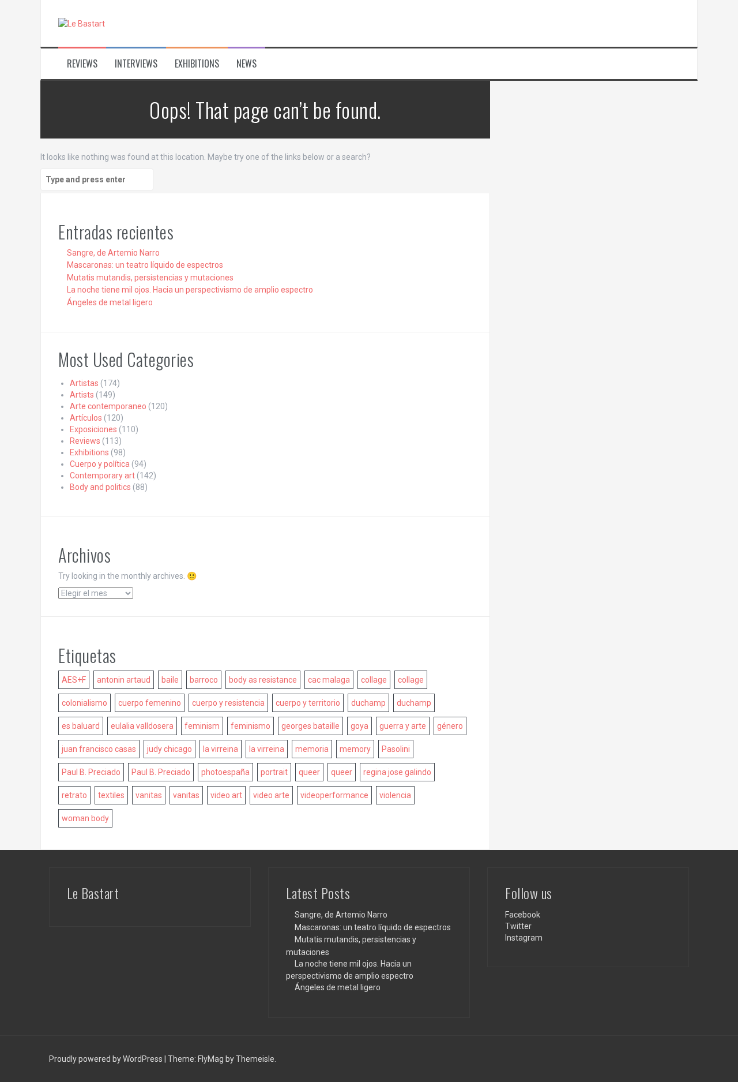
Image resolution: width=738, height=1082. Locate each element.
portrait (274, 772)
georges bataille (310, 726)
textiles (111, 795)
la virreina (220, 749)
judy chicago (169, 749)
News (246, 63)
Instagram (524, 937)
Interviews (136, 63)
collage (374, 679)
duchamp (368, 702)
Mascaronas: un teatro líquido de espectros (145, 264)
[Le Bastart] (81, 23)
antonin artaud (123, 679)
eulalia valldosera (142, 726)
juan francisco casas (99, 749)
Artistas (84, 383)
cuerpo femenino (149, 702)
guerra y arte (402, 726)
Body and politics (100, 487)
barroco (204, 679)
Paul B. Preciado (91, 772)
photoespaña (225, 772)
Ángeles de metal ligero (110, 302)
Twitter (518, 926)
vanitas (148, 795)
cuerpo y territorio (308, 702)
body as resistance (263, 679)
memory (355, 749)
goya (359, 726)
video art (226, 795)
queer (309, 772)
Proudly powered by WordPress (106, 1059)
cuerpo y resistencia (228, 702)
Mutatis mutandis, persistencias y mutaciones (150, 277)
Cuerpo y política (100, 464)
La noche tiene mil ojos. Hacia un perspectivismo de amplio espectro (190, 289)
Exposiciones (93, 429)
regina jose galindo (397, 772)
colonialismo (84, 702)
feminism (202, 726)
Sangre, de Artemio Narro (113, 252)
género (450, 726)
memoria (312, 749)
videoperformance (334, 795)
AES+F (74, 679)
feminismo (250, 726)
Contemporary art (102, 475)
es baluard (81, 726)
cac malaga (329, 679)
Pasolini (396, 749)
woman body (85, 818)
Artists (82, 394)
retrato (74, 795)
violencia (395, 795)
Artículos (86, 417)
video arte (271, 795)
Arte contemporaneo (108, 406)
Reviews (82, 63)
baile (170, 679)
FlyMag (211, 1059)
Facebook (522, 914)
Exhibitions (197, 63)
